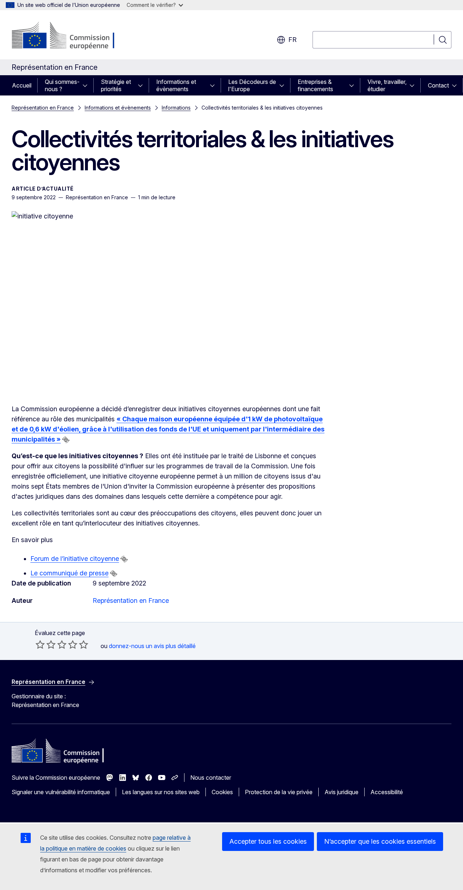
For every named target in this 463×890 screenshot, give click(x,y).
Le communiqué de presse (69, 573)
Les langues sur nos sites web (161, 792)
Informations (176, 108)
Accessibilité (386, 792)
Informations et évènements (176, 85)
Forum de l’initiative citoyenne (74, 558)
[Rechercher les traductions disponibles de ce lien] (65, 439)
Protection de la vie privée (279, 792)
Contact (438, 85)
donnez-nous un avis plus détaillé (152, 646)
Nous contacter (210, 777)
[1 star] (40, 644)
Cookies (222, 792)
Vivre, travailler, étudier (387, 85)
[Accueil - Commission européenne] (70, 36)
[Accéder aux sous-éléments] (87, 85)
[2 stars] (45, 644)
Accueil (21, 85)
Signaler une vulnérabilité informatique (61, 792)
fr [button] (292, 39)
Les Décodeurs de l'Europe (252, 85)
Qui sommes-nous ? (62, 85)
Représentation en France (43, 108)
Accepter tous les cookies (268, 841)
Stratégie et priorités (116, 85)
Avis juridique (341, 792)
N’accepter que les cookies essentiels (380, 841)
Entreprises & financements (315, 85)
